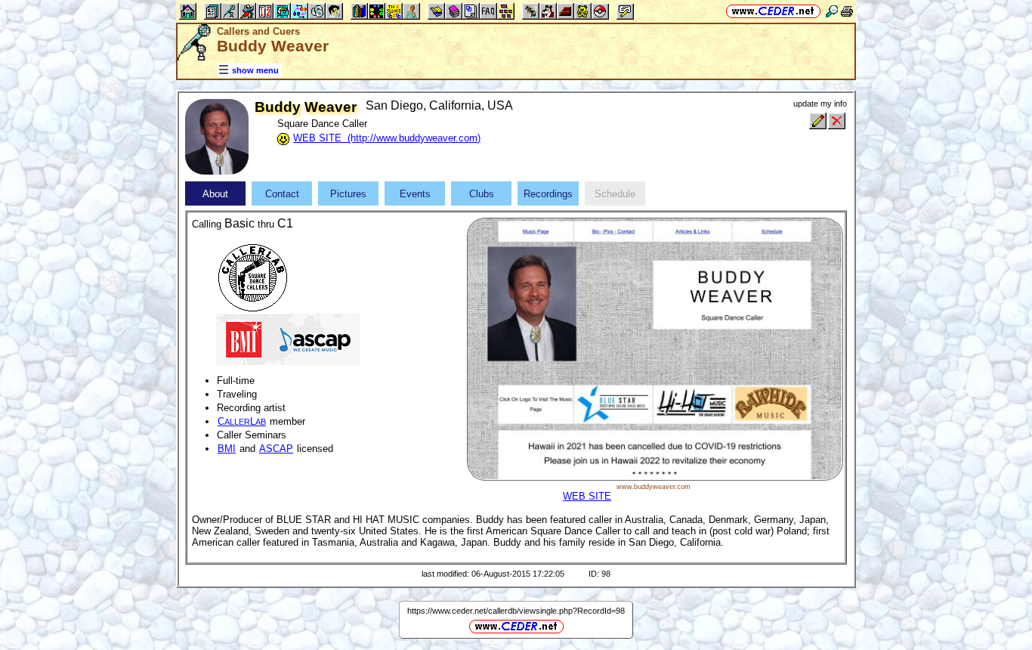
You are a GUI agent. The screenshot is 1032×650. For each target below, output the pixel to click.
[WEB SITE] (654, 477)
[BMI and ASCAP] (288, 338)
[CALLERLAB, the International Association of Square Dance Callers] (252, 276)
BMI (227, 448)
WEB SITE (587, 496)
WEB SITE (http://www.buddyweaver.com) (386, 138)
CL (242, 421)
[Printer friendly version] (847, 11)
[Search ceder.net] (832, 11)
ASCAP (276, 448)
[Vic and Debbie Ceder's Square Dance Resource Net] (773, 11)
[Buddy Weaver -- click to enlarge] (217, 171)
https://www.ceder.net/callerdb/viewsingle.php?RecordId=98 (516, 610)
